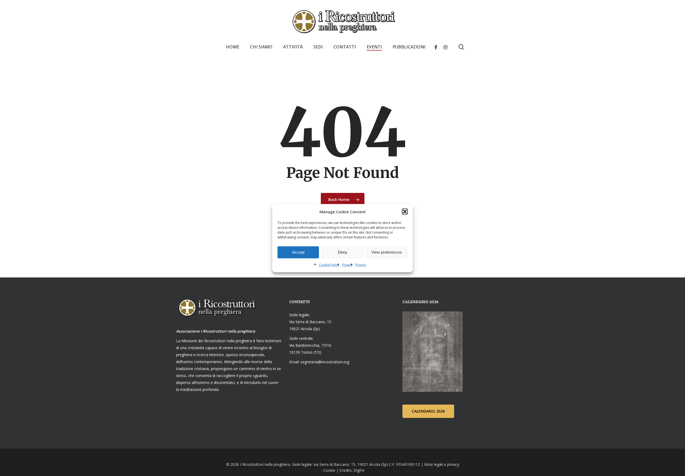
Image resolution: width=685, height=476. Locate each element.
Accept (298, 252)
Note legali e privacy (441, 464)
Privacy (347, 264)
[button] (405, 211)
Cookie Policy (329, 264)
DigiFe (358, 470)
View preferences (386, 252)
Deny (342, 252)
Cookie (329, 470)
